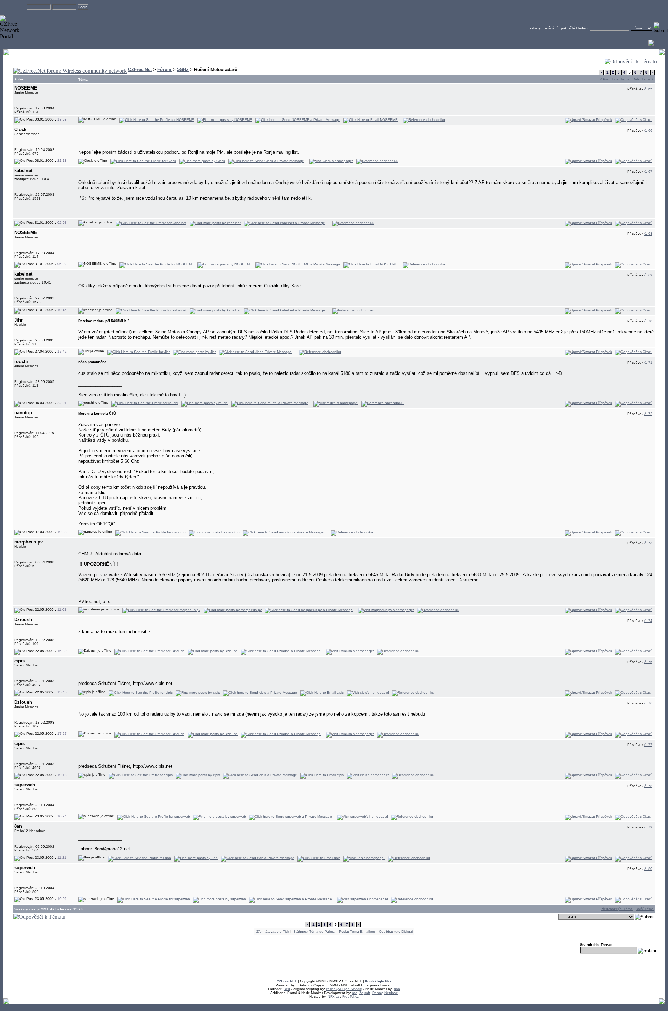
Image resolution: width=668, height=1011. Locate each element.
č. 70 (648, 321)
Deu (287, 989)
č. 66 (648, 130)
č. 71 (648, 362)
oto (354, 993)
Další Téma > (643, 79)
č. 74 (648, 621)
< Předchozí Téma (614, 79)
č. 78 (648, 786)
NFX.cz (333, 996)
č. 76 (648, 703)
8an (397, 989)
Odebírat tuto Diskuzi (396, 931)
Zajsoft (364, 993)
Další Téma (645, 909)
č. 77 (648, 745)
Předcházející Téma (617, 909)
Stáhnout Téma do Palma (314, 931)
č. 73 (648, 543)
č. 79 (648, 827)
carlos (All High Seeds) (344, 989)
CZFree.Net (140, 69)
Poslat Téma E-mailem (357, 931)
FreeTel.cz (350, 996)
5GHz (183, 69)
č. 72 (648, 414)
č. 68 (648, 234)
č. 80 (648, 869)
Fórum (164, 69)
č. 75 (648, 662)
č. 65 (648, 89)
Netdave (391, 993)
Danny (377, 993)
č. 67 (648, 171)
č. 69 (648, 275)
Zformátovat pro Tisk (272, 931)
